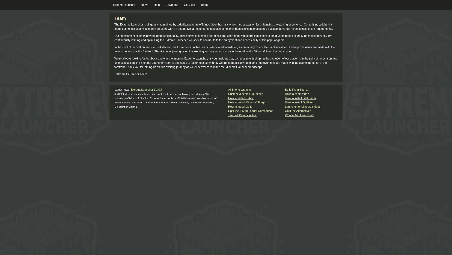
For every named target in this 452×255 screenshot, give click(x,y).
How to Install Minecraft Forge (246, 102)
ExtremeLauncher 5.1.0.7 (146, 89)
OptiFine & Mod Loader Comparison (250, 110)
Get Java (189, 4)
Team (204, 4)
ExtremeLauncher (124, 4)
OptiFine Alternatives (298, 110)
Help (157, 4)
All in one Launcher (240, 89)
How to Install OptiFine (299, 102)
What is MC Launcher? (299, 115)
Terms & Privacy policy (242, 115)
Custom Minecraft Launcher (245, 93)
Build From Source (296, 89)
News (144, 4)
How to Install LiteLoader (300, 98)
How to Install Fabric (241, 98)
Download (171, 4)
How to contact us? (297, 93)
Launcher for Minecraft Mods (302, 106)
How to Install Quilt (240, 106)
